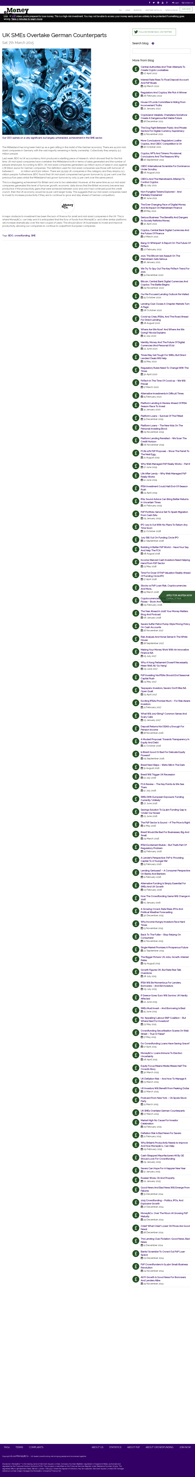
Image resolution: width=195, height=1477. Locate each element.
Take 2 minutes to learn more (26, 19)
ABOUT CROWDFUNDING (159, 1447)
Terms (19, 1447)
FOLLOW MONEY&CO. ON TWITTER (155, 32)
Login (176, 3)
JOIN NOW (186, 9)
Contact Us (188, 3)
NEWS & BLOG (171, 10)
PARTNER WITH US (153, 10)
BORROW (138, 10)
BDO (10, 235)
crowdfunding (22, 235)
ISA (120, 10)
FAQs (7, 1447)
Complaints (36, 1447)
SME (33, 235)
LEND (127, 10)
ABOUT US (97, 1447)
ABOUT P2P (133, 1447)
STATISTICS (115, 1447)
